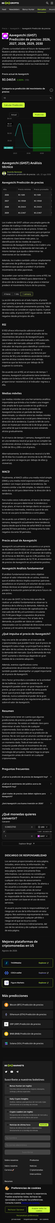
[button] (27, 776)
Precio (4, 28)
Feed (4, 9)
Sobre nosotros (11, 1166)
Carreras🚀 (9, 1170)
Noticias (33, 1166)
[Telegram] (17, 1072)
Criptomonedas (36, 1170)
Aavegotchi (14, 28)
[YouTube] (11, 1072)
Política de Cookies (30, 1203)
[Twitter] (6, 1072)
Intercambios (35, 1174)
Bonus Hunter (28, 9)
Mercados (41, 9)
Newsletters (14, 9)
